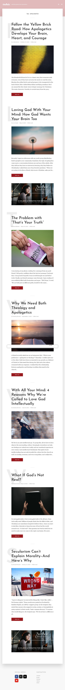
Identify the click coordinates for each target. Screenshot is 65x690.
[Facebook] (16, 676)
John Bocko (16, 42)
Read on (17, 94)
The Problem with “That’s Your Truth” (27, 220)
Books (43, 4)
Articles (36, 4)
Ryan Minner (16, 226)
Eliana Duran (16, 483)
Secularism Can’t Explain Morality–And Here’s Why (30, 556)
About (37, 682)
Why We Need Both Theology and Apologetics (28, 308)
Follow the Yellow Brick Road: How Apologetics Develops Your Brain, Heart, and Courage (31, 31)
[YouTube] (16, 680)
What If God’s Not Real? (27, 477)
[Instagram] (25, 676)
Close (50, 345)
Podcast (49, 4)
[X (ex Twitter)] (21, 676)
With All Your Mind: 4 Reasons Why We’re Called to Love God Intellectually (30, 397)
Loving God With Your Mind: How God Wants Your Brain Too (31, 114)
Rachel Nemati (16, 564)
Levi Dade (15, 123)
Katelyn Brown (17, 316)
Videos (56, 4)
